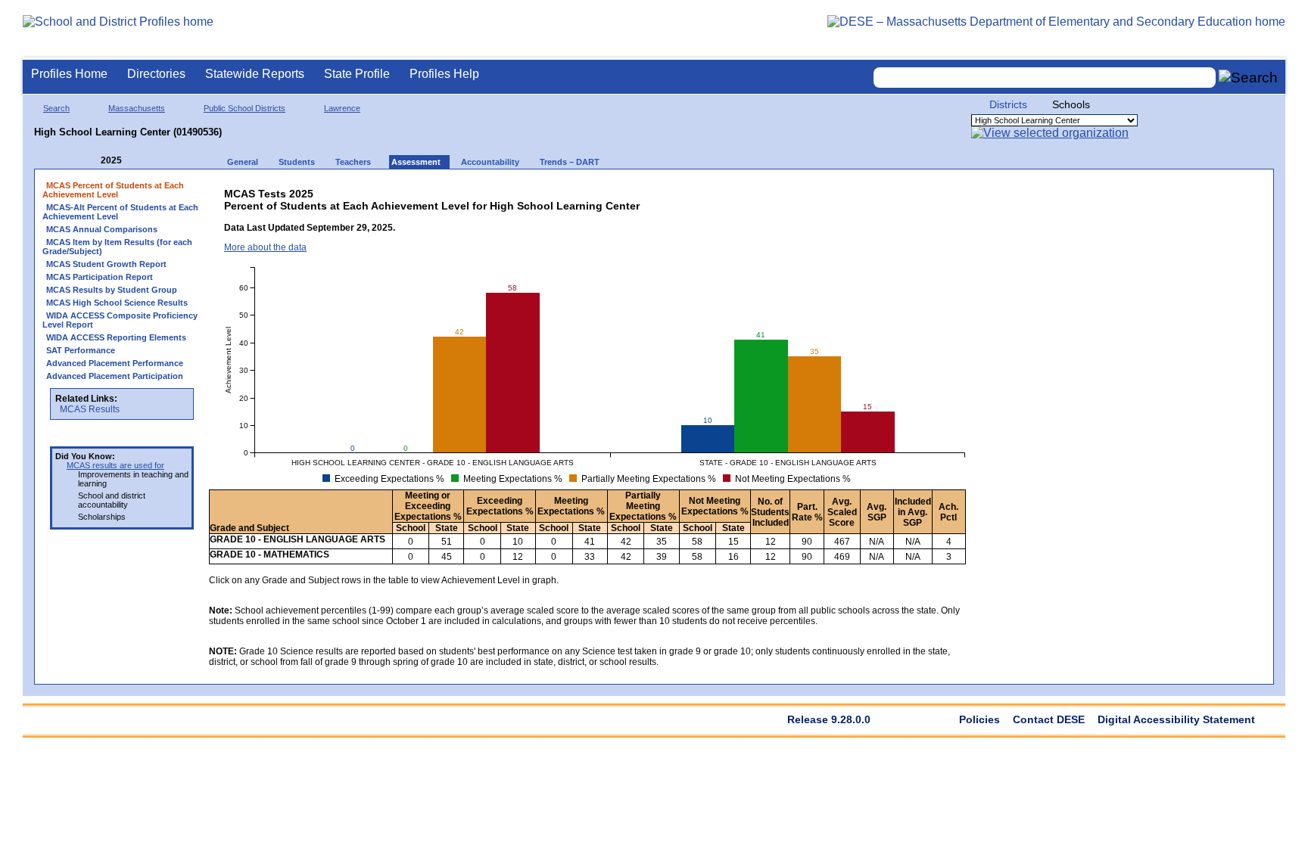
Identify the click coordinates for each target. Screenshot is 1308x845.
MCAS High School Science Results (117, 302)
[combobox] (1045, 77)
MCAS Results (90, 409)
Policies (979, 719)
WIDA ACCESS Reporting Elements (116, 337)
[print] (848, 190)
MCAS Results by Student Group (111, 289)
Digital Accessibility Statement (1176, 719)
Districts (1008, 104)
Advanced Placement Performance (114, 363)
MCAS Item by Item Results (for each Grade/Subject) (117, 247)
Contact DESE (1049, 719)
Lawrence (342, 108)
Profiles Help (444, 73)
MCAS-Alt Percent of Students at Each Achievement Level (120, 212)
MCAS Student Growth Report (106, 264)
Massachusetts (136, 108)
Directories (156, 73)
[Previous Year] (90, 160)
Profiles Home (69, 73)
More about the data (265, 247)
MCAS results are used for (115, 465)
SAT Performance (80, 350)
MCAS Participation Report (99, 276)
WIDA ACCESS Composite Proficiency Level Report (120, 320)
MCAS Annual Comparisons (101, 229)
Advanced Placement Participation (114, 376)
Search (56, 108)
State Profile (357, 73)
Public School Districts (244, 108)
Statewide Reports (254, 73)
